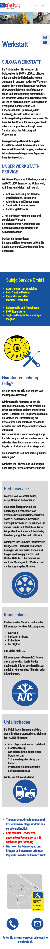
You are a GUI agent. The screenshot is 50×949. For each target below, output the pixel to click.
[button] (48, 6)
